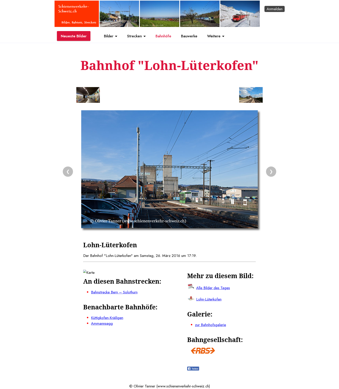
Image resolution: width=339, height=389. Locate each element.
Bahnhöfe (163, 36)
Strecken (134, 36)
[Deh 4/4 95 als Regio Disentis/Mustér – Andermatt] (240, 25)
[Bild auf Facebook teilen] (193, 369)
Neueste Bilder (74, 36)
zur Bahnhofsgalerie (210, 324)
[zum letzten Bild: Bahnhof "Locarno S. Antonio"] (88, 95)
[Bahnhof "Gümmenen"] (119, 25)
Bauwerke (189, 36)
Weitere (214, 36)
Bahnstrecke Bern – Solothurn (114, 292)
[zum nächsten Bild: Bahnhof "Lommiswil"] (251, 95)
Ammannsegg (102, 323)
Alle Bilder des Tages (213, 288)
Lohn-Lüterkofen (208, 299)
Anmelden (274, 9)
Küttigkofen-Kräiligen (107, 317)
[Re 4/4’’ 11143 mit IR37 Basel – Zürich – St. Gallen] (159, 25)
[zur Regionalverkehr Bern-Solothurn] (203, 352)
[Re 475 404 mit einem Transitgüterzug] (200, 25)
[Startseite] (77, 25)
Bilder (108, 36)
